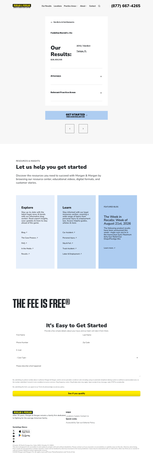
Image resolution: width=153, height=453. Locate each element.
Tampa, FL (81, 51)
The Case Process (28, 238)
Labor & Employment (71, 254)
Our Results (47, 6)
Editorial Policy (89, 422)
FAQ (23, 243)
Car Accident (68, 232)
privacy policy (60, 387)
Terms (41, 387)
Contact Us (84, 416)
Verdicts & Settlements (63, 22)
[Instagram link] (14, 438)
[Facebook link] (14, 433)
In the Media (26, 248)
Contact (92, 6)
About (82, 6)
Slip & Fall (67, 243)
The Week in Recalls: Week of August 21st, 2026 (117, 220)
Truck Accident (68, 248)
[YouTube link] (14, 436)
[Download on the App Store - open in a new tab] (25, 431)
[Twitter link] (14, 430)
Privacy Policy (51, 452)
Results (24, 254)
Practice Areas (70, 6)
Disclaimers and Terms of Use (65, 452)
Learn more (108, 248)
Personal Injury (69, 238)
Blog (23, 232)
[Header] (22, 6)
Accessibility (71, 422)
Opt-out (79, 422)
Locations (58, 6)
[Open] (99, 6)
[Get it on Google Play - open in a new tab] (25, 435)
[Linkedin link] (14, 441)
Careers (77, 416)
